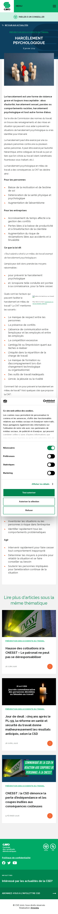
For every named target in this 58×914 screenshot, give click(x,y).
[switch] (51, 456)
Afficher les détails (41, 484)
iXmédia (35, 908)
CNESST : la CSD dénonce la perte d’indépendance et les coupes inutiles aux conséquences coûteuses (25, 799)
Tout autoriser (29, 492)
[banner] (7, 6)
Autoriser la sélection (29, 501)
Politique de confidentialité (16, 858)
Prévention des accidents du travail (29, 32)
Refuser (29, 510)
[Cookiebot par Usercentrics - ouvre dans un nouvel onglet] (43, 401)
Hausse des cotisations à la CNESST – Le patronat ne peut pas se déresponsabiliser (27, 653)
